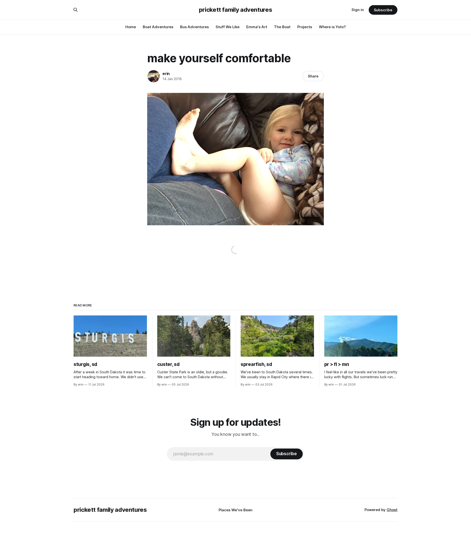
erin (166, 73)
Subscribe (383, 10)
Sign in (358, 9)
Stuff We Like (227, 27)
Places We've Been (235, 510)
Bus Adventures (194, 27)
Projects (304, 27)
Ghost (392, 509)
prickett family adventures (235, 10)
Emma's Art (256, 27)
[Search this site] (75, 10)
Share (313, 76)
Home (130, 27)
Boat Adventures (158, 27)
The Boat (282, 27)
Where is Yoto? (332, 27)
